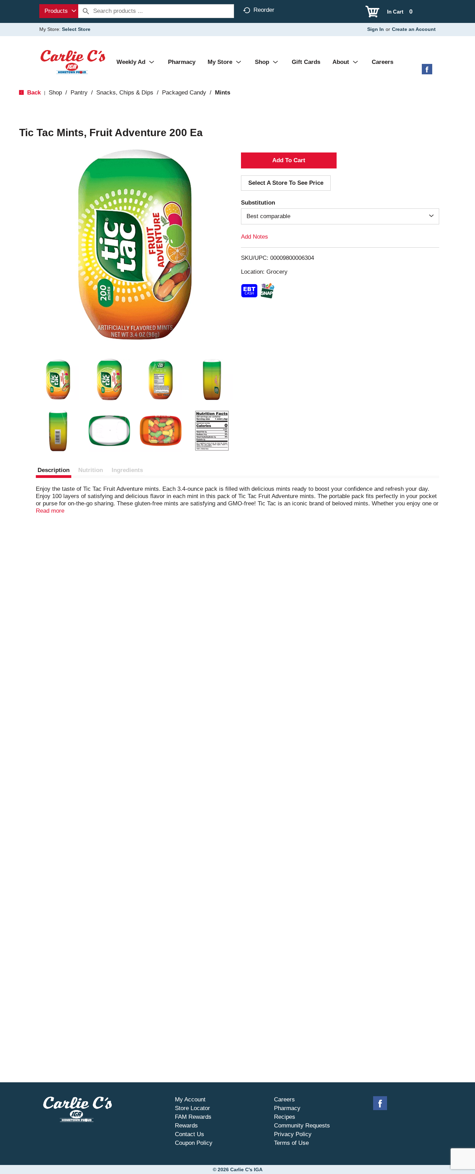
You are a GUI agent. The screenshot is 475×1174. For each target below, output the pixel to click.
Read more (50, 510)
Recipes (284, 1117)
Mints (222, 92)
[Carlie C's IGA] (72, 61)
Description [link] (54, 470)
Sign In (375, 29)
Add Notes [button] (254, 236)
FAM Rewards (193, 1117)
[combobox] (58, 11)
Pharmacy (287, 1108)
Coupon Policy (193, 1143)
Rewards (186, 1125)
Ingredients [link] (127, 470)
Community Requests (302, 1125)
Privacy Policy (293, 1134)
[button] (58, 379)
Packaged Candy (184, 92)
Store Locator (192, 1108)
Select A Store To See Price (285, 183)
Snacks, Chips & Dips (124, 92)
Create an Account (414, 29)
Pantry (79, 92)
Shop (55, 92)
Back (33, 92)
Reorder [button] (263, 10)
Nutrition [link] (90, 470)
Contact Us (189, 1134)
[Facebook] (427, 71)
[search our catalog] (86, 11)
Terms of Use (291, 1143)
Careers (284, 1099)
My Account (190, 1099)
